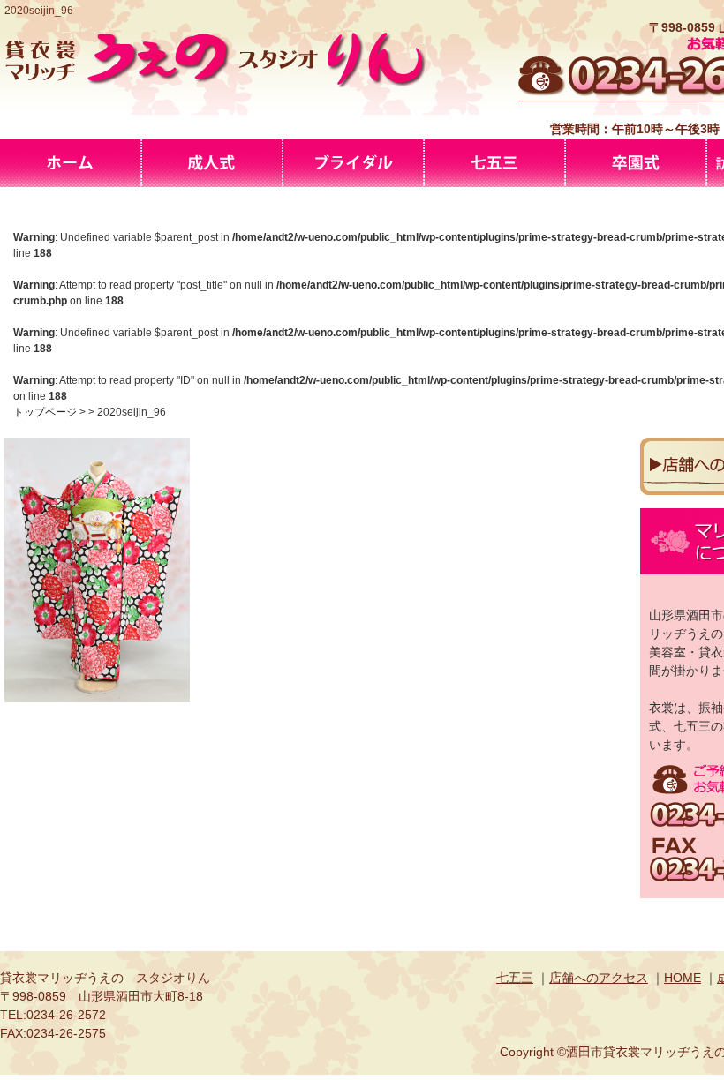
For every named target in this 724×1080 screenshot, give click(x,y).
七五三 (514, 978)
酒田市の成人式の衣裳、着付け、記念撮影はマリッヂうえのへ (212, 163)
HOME (682, 978)
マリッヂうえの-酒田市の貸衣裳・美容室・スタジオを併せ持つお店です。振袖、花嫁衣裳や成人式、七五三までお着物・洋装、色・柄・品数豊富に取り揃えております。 (70, 163)
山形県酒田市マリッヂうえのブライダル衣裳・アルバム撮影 (353, 163)
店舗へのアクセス (598, 978)
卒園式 (635, 163)
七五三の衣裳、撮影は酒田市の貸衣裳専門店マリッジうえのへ (494, 163)
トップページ (45, 412)
